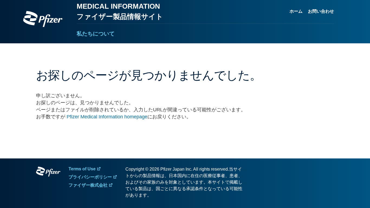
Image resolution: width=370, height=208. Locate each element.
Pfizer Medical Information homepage (107, 116)
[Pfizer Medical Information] (48, 172)
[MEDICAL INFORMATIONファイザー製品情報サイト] (42, 19)
